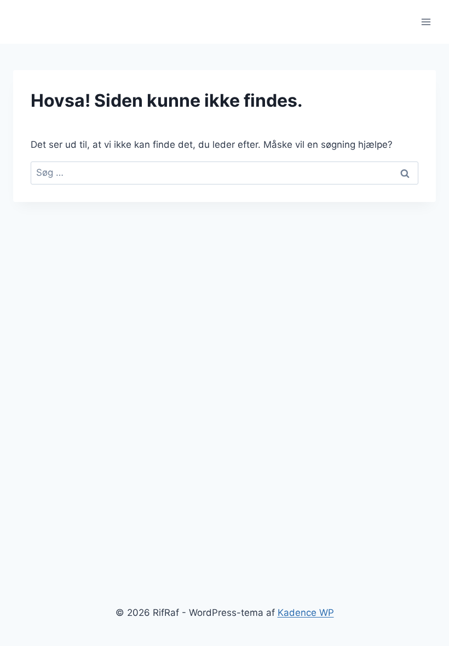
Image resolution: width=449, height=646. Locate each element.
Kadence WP (306, 612)
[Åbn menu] (426, 21)
